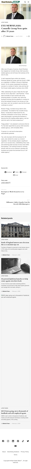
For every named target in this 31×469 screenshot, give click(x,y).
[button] (28, 2)
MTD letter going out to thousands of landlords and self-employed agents (14, 412)
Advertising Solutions (13, 451)
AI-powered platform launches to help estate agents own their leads (14, 280)
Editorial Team (9, 36)
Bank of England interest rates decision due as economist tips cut (15, 244)
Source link (4, 168)
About (4, 451)
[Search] (25, 2)
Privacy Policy (25, 451)
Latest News (4, 22)
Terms (15, 454)
